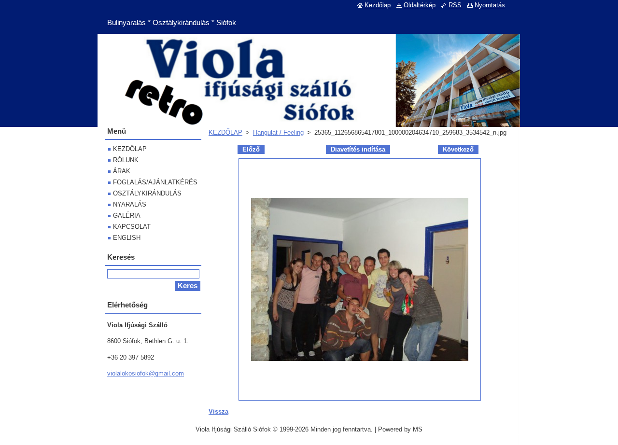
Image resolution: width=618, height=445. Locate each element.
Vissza (218, 411)
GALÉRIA (126, 215)
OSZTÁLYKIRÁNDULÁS (147, 193)
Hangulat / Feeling (278, 132)
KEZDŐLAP (225, 132)
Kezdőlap (378, 5)
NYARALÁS (129, 204)
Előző (251, 149)
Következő (458, 149)
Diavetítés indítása (358, 149)
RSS (455, 5)
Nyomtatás (490, 5)
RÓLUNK (126, 160)
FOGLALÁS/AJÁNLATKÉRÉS (155, 182)
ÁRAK (121, 171)
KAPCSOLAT (132, 226)
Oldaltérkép (419, 5)
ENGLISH (126, 237)
